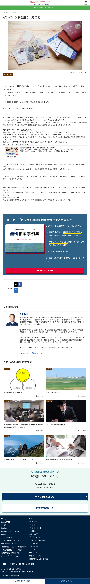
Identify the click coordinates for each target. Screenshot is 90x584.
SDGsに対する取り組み (37, 540)
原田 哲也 (24, 314)
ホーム (3, 519)
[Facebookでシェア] (20, 284)
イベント (32, 525)
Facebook (38, 353)
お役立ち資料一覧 (45, 508)
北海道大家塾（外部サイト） (11, 553)
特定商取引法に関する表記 (38, 559)
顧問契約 (4, 534)
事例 (30, 518)
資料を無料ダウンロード (45, 270)
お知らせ (32, 549)
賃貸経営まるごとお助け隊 (10, 531)
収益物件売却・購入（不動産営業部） (14, 547)
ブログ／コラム (34, 537)
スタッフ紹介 (33, 534)
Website (26, 353)
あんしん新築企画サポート (10, 540)
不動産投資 (9, 75)
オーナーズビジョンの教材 (10, 556)
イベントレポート (35, 528)
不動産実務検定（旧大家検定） (12, 550)
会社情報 (32, 531)
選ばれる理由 (5, 522)
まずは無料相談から (45, 496)
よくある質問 (33, 543)
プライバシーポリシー (37, 556)
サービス (4, 525)
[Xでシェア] (16, 284)
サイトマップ (33, 553)
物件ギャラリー (34, 522)
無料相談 (4, 528)
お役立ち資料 (33, 546)
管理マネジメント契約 (8, 544)
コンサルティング (7, 537)
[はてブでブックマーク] (16, 290)
